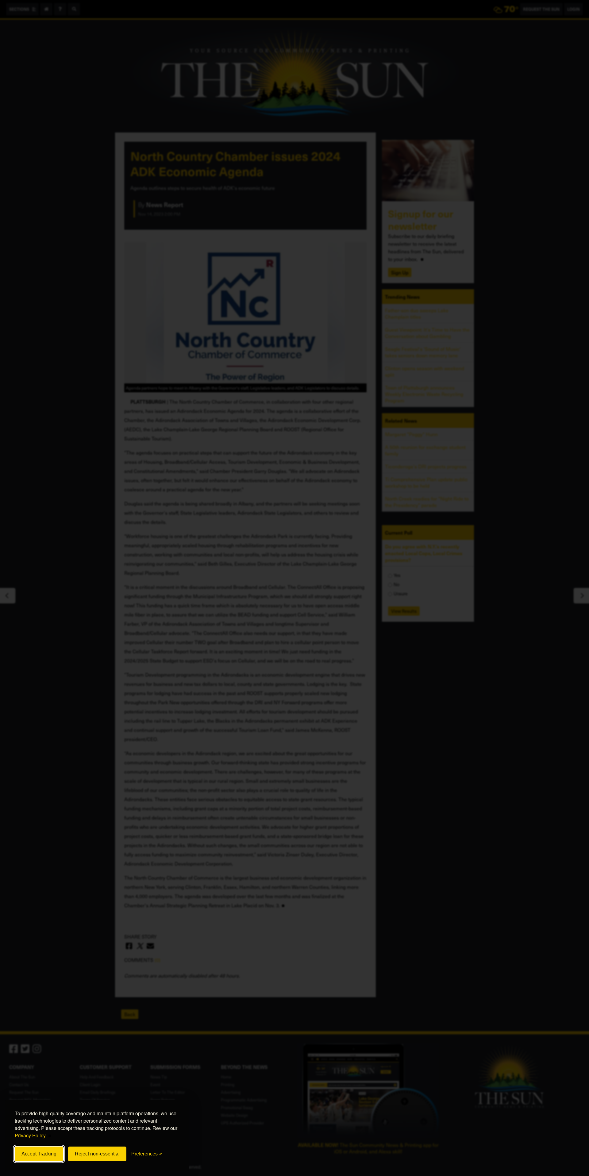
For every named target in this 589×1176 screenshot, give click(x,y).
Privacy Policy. (31, 1135)
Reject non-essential (97, 1153)
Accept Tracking (38, 1153)
